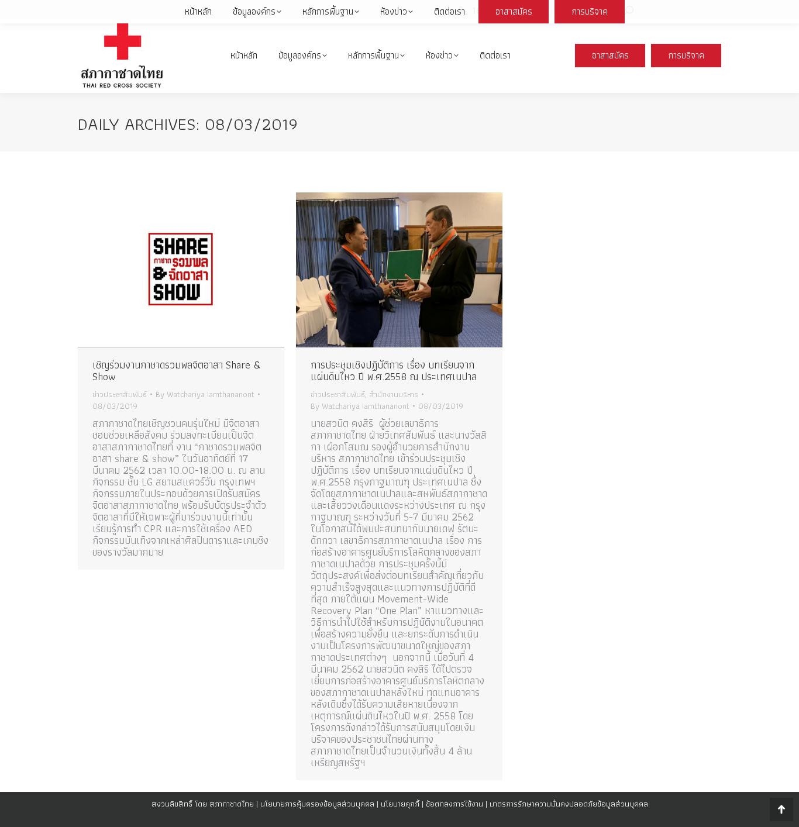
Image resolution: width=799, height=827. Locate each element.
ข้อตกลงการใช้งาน (454, 803)
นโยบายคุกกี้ (400, 803)
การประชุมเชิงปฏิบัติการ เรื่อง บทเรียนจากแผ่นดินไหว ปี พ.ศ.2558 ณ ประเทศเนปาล (394, 370)
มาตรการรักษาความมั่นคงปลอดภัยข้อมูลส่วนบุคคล (569, 803)
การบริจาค (686, 55)
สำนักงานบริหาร (393, 394)
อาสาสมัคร (610, 55)
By (205, 394)
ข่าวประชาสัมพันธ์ (119, 394)
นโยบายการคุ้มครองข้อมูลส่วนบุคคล (317, 803)
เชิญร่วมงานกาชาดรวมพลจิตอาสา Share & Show (176, 370)
